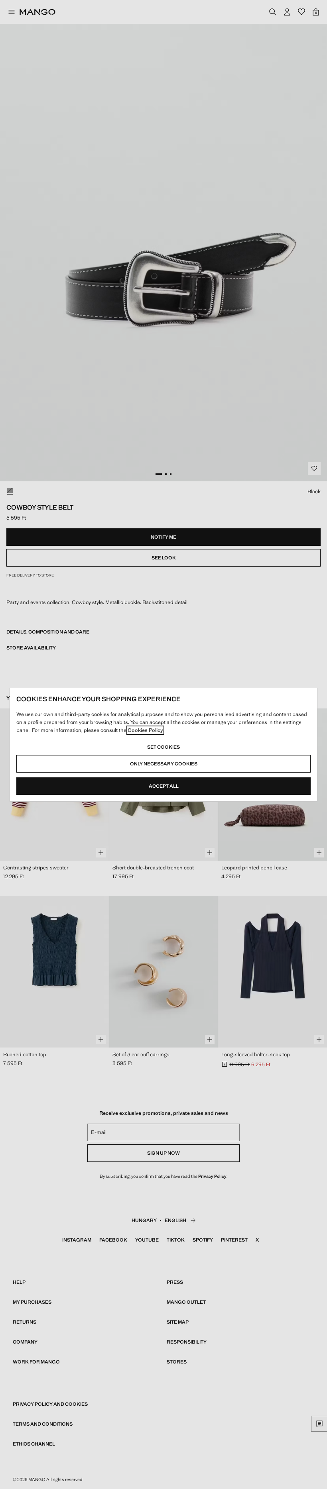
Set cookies (163, 747)
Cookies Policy (145, 730)
